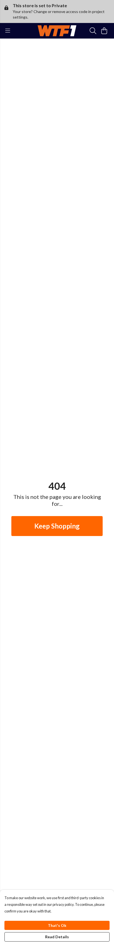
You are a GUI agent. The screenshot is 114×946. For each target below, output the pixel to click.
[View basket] (104, 30)
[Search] (93, 30)
